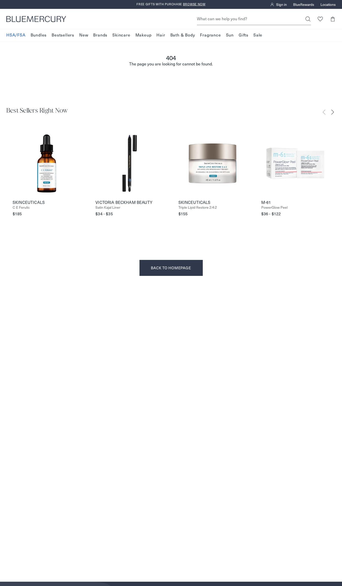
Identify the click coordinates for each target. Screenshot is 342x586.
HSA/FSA (16, 35)
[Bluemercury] (36, 19)
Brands (100, 35)
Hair (160, 35)
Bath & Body (182, 35)
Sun (230, 35)
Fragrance (210, 35)
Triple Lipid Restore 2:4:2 (197, 207)
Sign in (281, 4)
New (83, 35)
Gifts (243, 35)
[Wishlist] (320, 19)
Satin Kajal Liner (107, 207)
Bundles (39, 35)
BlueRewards (303, 4)
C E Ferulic (21, 207)
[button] (332, 19)
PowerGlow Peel (274, 207)
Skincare (121, 35)
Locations (328, 4)
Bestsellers (63, 35)
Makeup (143, 35)
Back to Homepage (171, 267)
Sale (257, 35)
